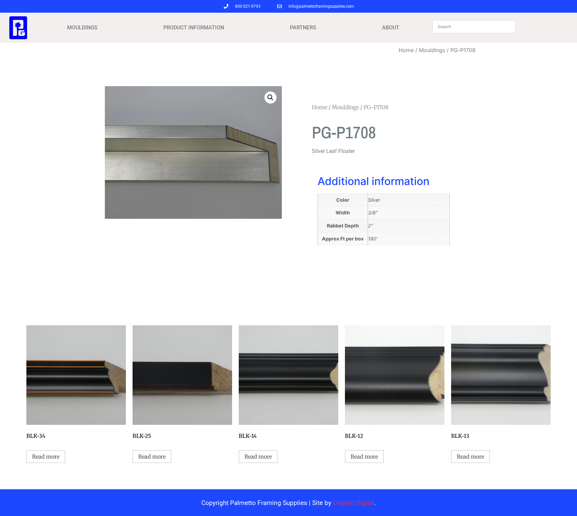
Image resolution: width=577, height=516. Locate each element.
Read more (45, 456)
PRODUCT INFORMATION (193, 27)
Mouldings (432, 50)
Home (406, 50)
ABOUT (390, 27)
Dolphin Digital (353, 503)
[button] (270, 98)
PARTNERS (303, 27)
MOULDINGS (82, 27)
